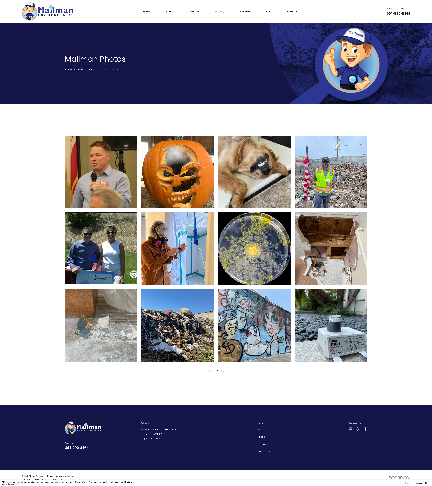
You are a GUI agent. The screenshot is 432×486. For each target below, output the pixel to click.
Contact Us (264, 451)
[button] (101, 172)
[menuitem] (26, 479)
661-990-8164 (398, 13)
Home (261, 429)
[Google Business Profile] (350, 429)
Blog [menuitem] (268, 11)
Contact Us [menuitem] (294, 11)
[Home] (47, 11)
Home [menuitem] (146, 11)
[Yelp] (358, 429)
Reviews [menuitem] (245, 11)
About (261, 436)
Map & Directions (150, 438)
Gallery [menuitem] (219, 11)
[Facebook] (365, 429)
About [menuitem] (169, 11)
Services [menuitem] (194, 11)
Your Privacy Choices (60, 475)
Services (262, 444)
